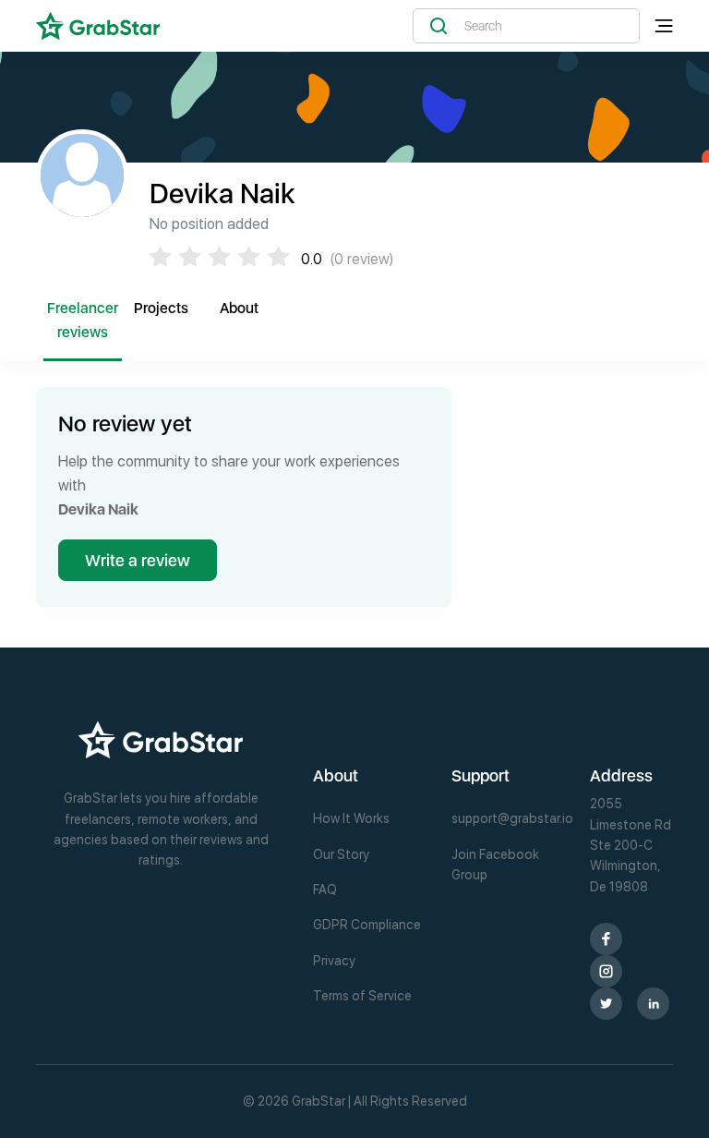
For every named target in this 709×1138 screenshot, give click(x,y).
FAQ (325, 889)
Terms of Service (362, 995)
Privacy (334, 960)
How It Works (351, 818)
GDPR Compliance (367, 924)
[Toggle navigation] (664, 26)
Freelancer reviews (82, 320)
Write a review (137, 560)
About (239, 308)
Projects (161, 308)
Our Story (341, 854)
